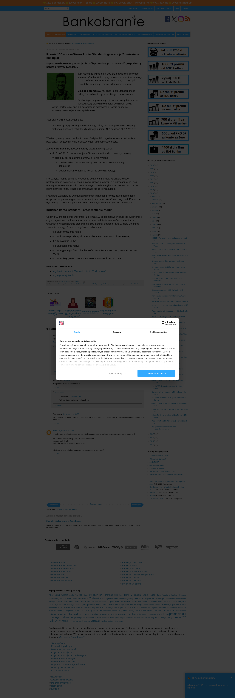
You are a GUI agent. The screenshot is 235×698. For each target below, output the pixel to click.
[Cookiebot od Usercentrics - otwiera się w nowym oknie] (164, 323)
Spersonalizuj (115, 373)
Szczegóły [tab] (118, 332)
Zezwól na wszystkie (156, 373)
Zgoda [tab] (77, 332)
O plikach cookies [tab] (158, 332)
